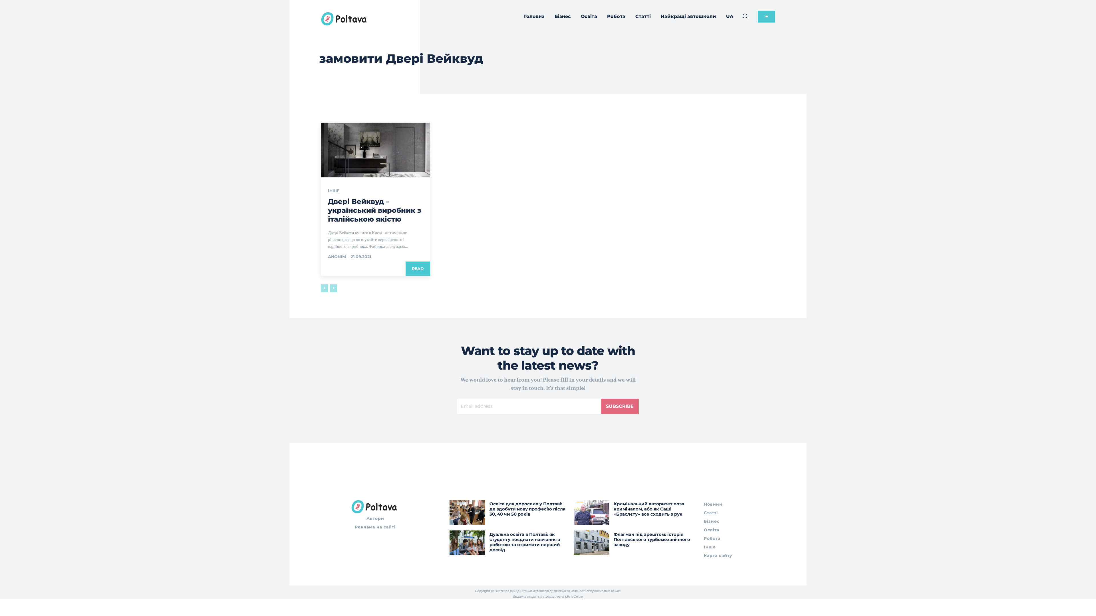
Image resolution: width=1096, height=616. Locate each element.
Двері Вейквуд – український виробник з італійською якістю (374, 210)
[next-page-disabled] (333, 288)
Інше (333, 191)
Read (418, 268)
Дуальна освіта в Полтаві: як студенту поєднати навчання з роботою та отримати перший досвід (524, 542)
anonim (337, 256)
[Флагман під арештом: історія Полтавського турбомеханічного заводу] (592, 542)
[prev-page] (324, 288)
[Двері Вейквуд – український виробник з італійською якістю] (375, 150)
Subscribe (620, 406)
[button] (745, 16)
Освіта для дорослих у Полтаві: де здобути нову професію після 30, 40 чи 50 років (527, 509)
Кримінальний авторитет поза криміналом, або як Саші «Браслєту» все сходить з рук (649, 509)
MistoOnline (574, 597)
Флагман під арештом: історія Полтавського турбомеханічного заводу (652, 539)
